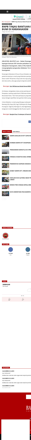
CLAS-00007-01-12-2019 (8, 376)
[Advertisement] (15, 429)
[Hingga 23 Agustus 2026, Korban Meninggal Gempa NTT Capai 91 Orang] (5, 158)
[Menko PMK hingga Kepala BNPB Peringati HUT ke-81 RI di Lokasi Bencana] (5, 186)
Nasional (4, 139)
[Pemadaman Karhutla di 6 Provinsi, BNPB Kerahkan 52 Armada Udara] (5, 151)
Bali (3, 21)
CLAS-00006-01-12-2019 (8, 383)
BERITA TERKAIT (7, 131)
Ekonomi (4, 181)
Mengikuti (27, 247)
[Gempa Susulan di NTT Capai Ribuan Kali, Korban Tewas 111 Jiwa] (5, 137)
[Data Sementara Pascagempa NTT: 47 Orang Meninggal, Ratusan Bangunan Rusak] (5, 193)
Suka (10, 247)
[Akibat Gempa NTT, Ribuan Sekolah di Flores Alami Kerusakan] (5, 172)
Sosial (10, 24)
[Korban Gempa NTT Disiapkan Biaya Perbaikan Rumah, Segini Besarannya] (5, 144)
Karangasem (8, 21)
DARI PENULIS (16, 131)
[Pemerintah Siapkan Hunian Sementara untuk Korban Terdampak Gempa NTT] (5, 165)
